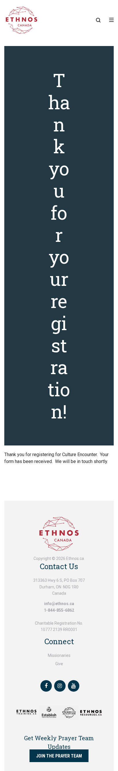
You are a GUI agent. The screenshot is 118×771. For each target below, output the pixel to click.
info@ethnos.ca (59, 603)
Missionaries (59, 655)
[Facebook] (46, 686)
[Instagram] (60, 686)
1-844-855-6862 (59, 610)
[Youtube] (73, 686)
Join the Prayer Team (59, 756)
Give (59, 663)
